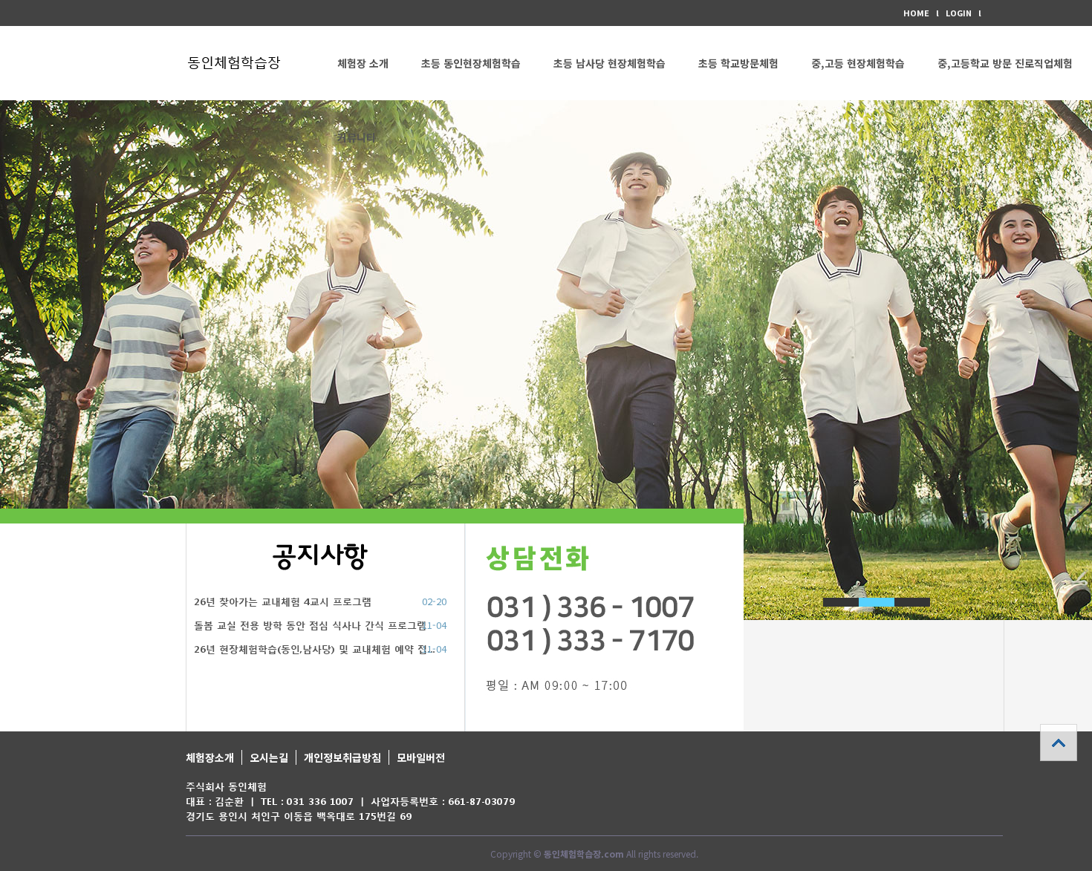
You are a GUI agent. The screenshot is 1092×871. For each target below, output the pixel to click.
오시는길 (269, 757)
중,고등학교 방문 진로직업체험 (1005, 63)
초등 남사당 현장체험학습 (609, 63)
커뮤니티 (356, 137)
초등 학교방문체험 (738, 63)
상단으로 (1058, 742)
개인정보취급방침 (342, 757)
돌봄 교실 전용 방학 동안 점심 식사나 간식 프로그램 (310, 625)
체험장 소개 (363, 63)
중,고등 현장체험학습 (858, 63)
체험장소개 (210, 757)
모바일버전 (421, 757)
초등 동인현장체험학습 (471, 63)
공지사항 (320, 556)
